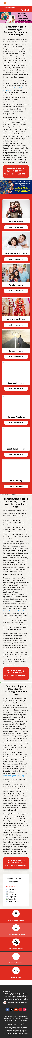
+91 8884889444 (9, 7)
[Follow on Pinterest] (20, 1009)
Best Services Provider (16, 1019)
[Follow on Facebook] (7, 1009)
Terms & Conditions (18, 1025)
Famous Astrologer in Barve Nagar (15, 611)
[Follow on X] (12, 1009)
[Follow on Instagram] (24, 1009)
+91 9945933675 (22, 1020)
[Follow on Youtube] (16, 1009)
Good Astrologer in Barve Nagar (14, 776)
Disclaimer (6, 1023)
